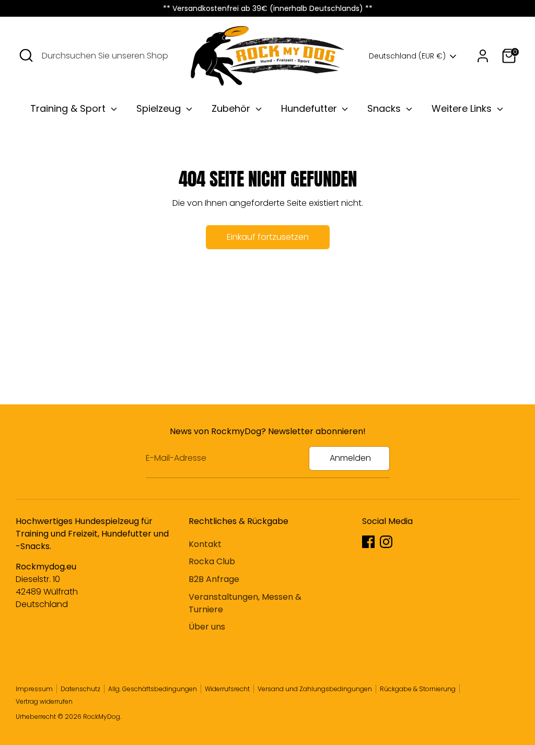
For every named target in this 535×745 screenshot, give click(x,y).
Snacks (385, 108)
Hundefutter (310, 108)
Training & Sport (69, 108)
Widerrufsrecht (227, 688)
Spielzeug (159, 108)
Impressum (34, 688)
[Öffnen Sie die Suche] (26, 55)
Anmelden (350, 458)
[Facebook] (368, 542)
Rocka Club (212, 561)
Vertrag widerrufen (44, 701)
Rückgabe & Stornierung (418, 688)
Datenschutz (80, 688)
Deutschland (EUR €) (407, 56)
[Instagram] (386, 542)
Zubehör (232, 108)
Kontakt (205, 544)
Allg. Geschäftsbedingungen (152, 688)
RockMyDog (101, 716)
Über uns (207, 627)
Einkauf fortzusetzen (268, 237)
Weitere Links (463, 108)
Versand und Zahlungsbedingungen (315, 688)
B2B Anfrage (214, 579)
